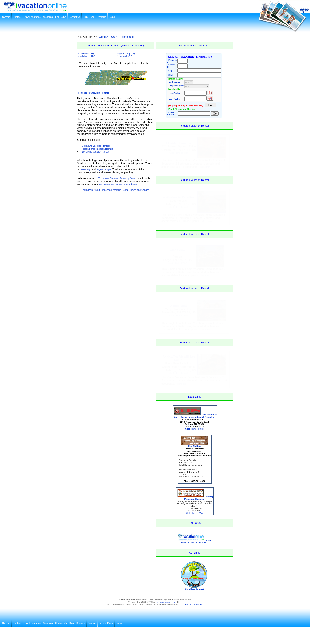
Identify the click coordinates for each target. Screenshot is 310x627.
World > (103, 36)
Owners (6, 17)
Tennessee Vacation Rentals (93, 93)
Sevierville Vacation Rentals (96, 151)
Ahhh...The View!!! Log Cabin (179, 358)
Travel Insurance (32, 17)
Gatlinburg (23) (86, 53)
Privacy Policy (106, 623)
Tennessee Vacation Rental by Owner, (117, 178)
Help (85, 17)
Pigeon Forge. (104, 169)
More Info (205, 167)
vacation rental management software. (118, 184)
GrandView (177, 249)
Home (112, 17)
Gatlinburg (85, 169)
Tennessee (127, 36)
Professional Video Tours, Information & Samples (195, 415)
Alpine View (178, 305)
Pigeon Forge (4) (126, 53)
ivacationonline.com (166, 602)
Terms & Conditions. (193, 604)
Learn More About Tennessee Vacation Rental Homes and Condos (115, 190)
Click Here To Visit (178, 152)
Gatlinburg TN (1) (87, 56)
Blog (92, 17)
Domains (101, 17)
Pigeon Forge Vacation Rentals (97, 148)
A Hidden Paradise (179, 143)
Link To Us (60, 17)
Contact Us (74, 17)
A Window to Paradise (178, 197)
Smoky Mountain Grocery (198, 497)
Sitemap (92, 623)
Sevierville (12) (125, 56)
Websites (48, 17)
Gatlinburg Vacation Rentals (96, 146)
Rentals (17, 17)
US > (114, 36)
